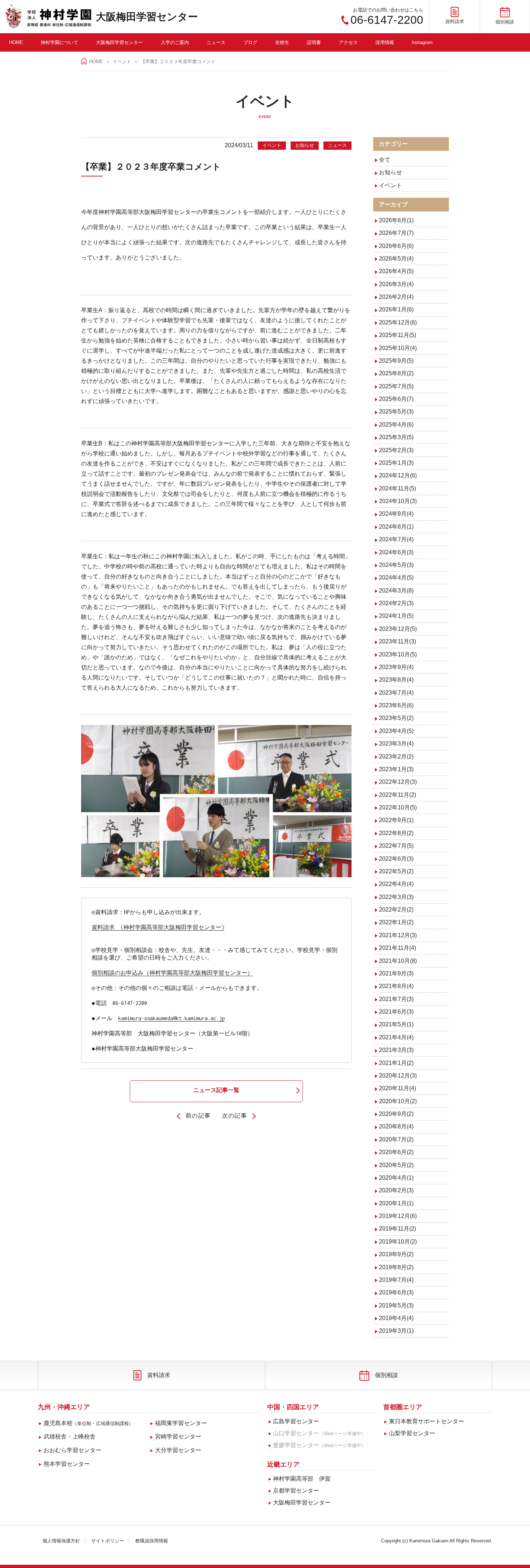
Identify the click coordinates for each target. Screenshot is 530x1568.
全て (384, 160)
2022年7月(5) (396, 846)
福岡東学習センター (181, 1423)
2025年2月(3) (396, 450)
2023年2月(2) (396, 757)
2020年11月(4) (397, 1088)
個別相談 (386, 1375)
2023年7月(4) (396, 693)
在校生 (282, 42)
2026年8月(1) (396, 220)
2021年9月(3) (396, 973)
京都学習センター (296, 1491)
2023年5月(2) (396, 718)
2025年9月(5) (396, 361)
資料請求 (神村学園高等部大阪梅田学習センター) (158, 927)
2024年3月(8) (396, 591)
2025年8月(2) (396, 373)
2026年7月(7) (396, 233)
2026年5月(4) (396, 258)
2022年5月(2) (396, 871)
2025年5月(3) (396, 412)
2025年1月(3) (396, 463)
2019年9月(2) (396, 1254)
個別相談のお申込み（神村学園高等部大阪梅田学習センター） (172, 973)
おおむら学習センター (72, 1450)
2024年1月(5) (396, 616)
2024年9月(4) (396, 514)
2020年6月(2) (396, 1152)
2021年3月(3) (396, 1050)
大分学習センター (178, 1450)
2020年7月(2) (396, 1139)
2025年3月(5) (396, 437)
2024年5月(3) (396, 565)
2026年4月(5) (396, 271)
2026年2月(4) (396, 297)
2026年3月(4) (396, 284)
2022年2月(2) (396, 910)
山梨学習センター (412, 1433)
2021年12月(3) (398, 935)
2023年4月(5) (396, 731)
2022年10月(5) (398, 807)
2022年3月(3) (396, 897)
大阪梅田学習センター (147, 16)
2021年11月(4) (397, 948)
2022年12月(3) (398, 782)
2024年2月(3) (396, 603)
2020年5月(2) (396, 1165)
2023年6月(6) (396, 705)
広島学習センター (296, 1421)
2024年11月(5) (397, 488)
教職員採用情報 (151, 1540)
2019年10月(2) (398, 1242)
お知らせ (390, 172)
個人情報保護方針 (61, 1540)
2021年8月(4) (396, 986)
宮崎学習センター (178, 1436)
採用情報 (384, 42)
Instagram (422, 42)
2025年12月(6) (398, 322)
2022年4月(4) (396, 884)
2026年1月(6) (396, 309)
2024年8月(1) (396, 527)
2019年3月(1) (396, 1331)
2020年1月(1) (396, 1203)
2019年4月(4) (396, 1318)
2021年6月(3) (396, 1012)
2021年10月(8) (398, 961)
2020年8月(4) (396, 1126)
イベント (121, 61)
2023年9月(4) (396, 667)
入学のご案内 (175, 42)
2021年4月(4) (396, 1037)
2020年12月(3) (398, 1076)
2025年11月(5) (397, 335)
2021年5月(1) (396, 1024)
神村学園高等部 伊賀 (302, 1479)
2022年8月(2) (396, 833)
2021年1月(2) (396, 1063)
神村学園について (59, 42)
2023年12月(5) (398, 629)
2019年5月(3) (396, 1305)
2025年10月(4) (398, 348)
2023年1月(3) (396, 769)
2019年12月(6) (398, 1216)
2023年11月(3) (397, 641)
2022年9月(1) (396, 820)
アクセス (348, 42)
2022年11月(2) (397, 795)
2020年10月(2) (398, 1101)
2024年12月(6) (398, 475)
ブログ (250, 42)
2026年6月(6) (396, 246)
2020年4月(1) (396, 1178)
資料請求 (158, 1375)
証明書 (314, 42)
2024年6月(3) (396, 552)
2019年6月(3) (396, 1292)
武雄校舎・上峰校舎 (70, 1436)
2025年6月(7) (396, 399)
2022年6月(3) (396, 859)
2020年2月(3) (396, 1190)
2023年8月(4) (396, 680)
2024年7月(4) (396, 539)
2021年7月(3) (396, 999)
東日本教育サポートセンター (426, 1421)
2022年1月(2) (396, 922)
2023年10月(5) (398, 654)
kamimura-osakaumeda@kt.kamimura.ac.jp (171, 1018)
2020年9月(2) (396, 1114)
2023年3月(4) (396, 744)
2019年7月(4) (396, 1280)
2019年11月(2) (397, 1229)
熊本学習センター (67, 1464)
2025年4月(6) (396, 425)
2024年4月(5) (396, 578)
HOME (16, 42)
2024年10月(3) (398, 501)
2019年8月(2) (396, 1267)
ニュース (216, 42)
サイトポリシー (107, 1540)
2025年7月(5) (396, 386)
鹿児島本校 (88, 1423)
